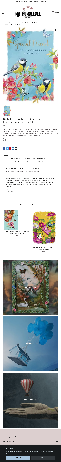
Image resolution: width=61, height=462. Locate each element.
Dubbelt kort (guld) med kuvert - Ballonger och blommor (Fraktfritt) (17, 232)
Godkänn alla (18, 457)
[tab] (6, 154)
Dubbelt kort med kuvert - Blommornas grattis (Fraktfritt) (44, 248)
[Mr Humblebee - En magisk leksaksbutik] (28, 13)
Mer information (8, 441)
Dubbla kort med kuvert (38, 23)
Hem (4, 23)
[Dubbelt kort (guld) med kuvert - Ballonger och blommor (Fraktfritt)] (17, 220)
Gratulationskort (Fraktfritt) (23, 23)
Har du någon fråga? (9, 437)
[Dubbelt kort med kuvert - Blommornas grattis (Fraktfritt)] (44, 227)
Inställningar (43, 457)
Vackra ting (11, 23)
